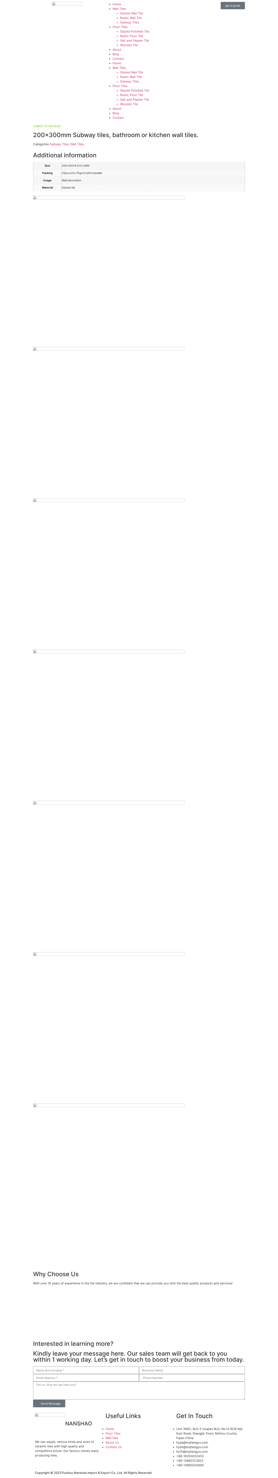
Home (117, 4)
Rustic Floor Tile (131, 36)
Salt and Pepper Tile (134, 40)
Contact (118, 59)
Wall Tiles (119, 9)
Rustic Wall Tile (131, 18)
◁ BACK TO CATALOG (47, 126)
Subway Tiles (129, 22)
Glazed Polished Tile (134, 31)
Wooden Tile (129, 45)
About (117, 49)
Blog (116, 54)
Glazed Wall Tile (131, 13)
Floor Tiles (120, 27)
